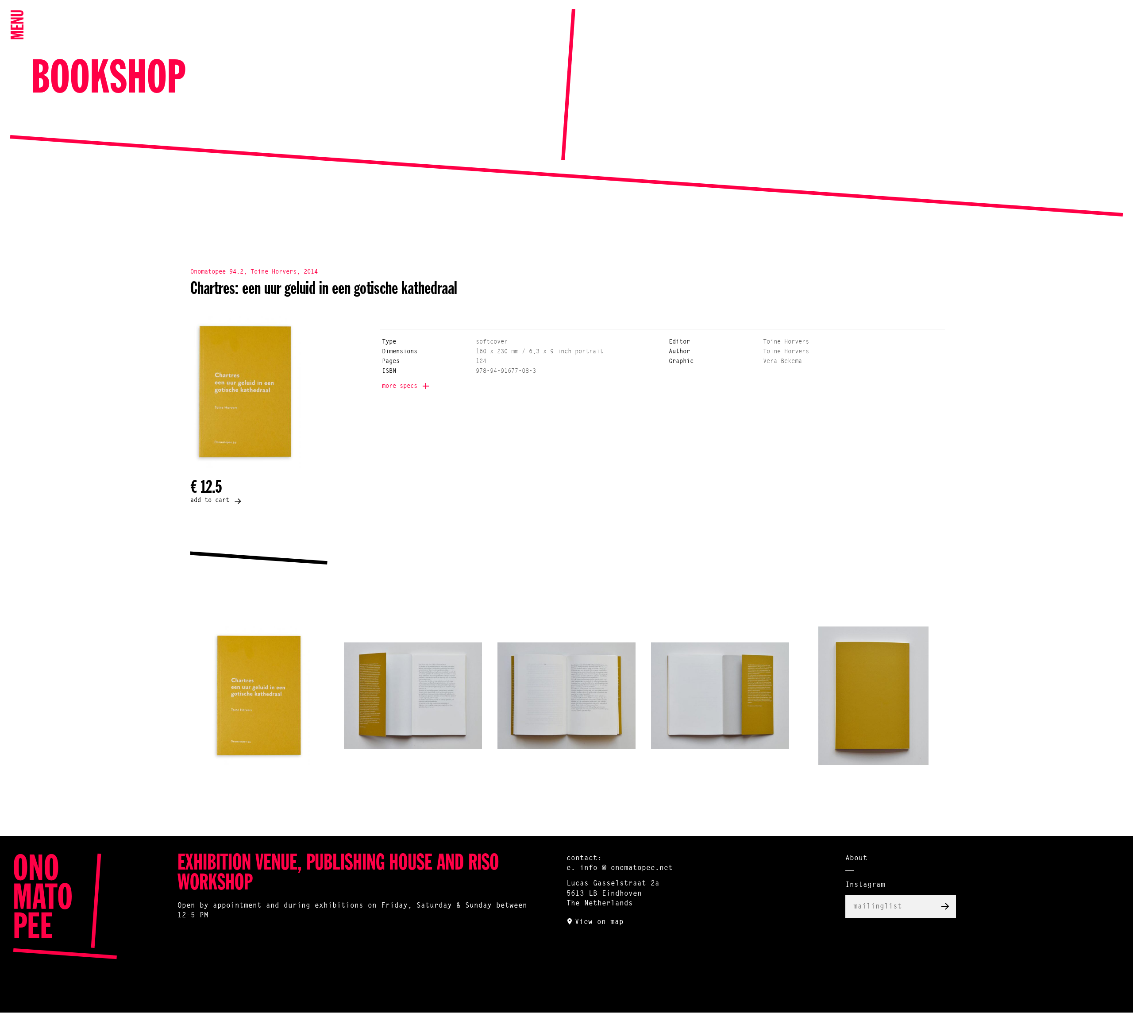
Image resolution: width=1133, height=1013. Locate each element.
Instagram (865, 885)
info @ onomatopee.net (626, 868)
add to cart (209, 501)
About (856, 858)
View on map (599, 922)
